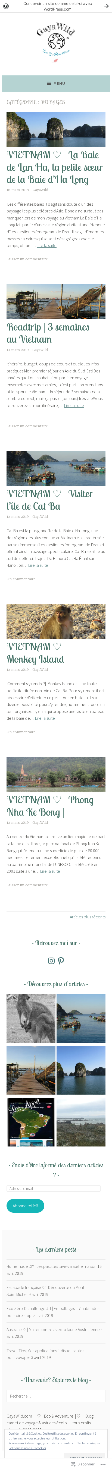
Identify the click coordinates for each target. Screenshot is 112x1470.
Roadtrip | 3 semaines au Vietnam (48, 332)
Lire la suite (47, 245)
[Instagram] (51, 960)
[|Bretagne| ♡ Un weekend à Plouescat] (81, 1123)
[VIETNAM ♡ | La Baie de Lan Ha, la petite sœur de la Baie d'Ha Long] (81, 1071)
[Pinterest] (61, 960)
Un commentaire (21, 579)
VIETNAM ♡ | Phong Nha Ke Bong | (50, 805)
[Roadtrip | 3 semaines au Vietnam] (31, 1071)
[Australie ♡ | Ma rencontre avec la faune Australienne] (31, 1019)
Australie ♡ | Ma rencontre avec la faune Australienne (53, 1329)
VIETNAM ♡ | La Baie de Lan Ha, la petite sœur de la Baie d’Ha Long (55, 166)
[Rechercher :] (56, 1396)
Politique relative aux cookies (27, 1448)
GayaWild (40, 190)
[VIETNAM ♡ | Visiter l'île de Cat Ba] (81, 1019)
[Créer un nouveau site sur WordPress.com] (56, 6)
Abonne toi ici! (25, 1205)
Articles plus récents (87, 916)
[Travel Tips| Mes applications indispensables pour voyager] (31, 1123)
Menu (59, 83)
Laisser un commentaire (27, 259)
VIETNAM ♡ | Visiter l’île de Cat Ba (50, 499)
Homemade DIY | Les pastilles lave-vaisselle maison (52, 1266)
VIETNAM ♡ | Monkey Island (36, 652)
